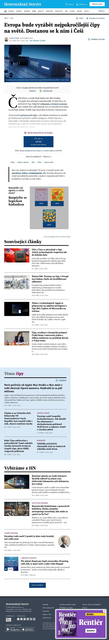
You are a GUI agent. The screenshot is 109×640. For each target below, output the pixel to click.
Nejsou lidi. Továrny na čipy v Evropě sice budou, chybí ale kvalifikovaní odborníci (50, 279)
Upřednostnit (47, 91)
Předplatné (97, 4)
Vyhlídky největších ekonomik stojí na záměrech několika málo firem (51, 446)
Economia (46, 611)
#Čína (40, 162)
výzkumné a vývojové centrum (53, 104)
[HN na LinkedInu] (28, 619)
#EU (33, 162)
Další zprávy (37, 585)
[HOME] (5, 11)
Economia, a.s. (19, 607)
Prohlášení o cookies (66, 608)
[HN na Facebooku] (21, 619)
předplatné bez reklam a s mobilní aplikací (40, 150)
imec (67, 80)
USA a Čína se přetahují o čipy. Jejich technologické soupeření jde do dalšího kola (49, 252)
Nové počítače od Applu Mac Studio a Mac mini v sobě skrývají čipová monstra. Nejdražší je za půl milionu (33, 388)
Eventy (84, 608)
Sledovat (32, 91)
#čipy (12, 162)
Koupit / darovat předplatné (91, 604)
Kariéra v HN (47, 614)
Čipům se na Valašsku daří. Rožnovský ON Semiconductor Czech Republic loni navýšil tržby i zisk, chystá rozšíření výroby (18, 418)
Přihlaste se (47, 156)
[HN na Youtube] (34, 619)
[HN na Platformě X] (18, 619)
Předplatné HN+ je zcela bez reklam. (60, 236)
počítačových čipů (28, 115)
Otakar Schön (14, 38)
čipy (20, 374)
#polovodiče (49, 162)
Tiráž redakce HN (48, 608)
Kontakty (45, 604)
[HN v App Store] (27, 629)
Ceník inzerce (47, 618)
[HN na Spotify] (31, 619)
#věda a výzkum (23, 162)
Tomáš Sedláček (11, 533)
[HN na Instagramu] (25, 619)
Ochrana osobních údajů (67, 604)
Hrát (41, 203)
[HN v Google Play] (13, 629)
